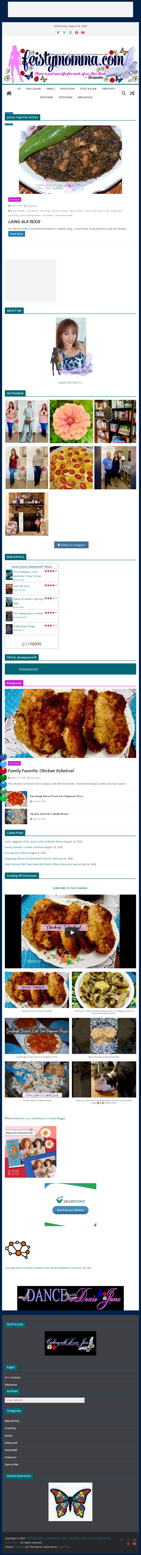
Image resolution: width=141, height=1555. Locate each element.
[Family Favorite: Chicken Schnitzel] (70, 723)
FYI (19, 88)
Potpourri (65, 97)
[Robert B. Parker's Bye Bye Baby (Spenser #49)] (9, 599)
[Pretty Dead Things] (9, 626)
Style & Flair (88, 88)
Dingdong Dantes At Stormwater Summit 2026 (31, 858)
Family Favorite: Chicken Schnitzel (41, 771)
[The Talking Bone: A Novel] (9, 613)
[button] (36, 993)
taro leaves (48, 215)
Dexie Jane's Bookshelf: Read (32, 567)
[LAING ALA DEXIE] (70, 159)
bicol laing (45, 210)
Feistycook (67, 88)
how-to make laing (93, 210)
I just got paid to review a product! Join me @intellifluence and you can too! (48, 1267)
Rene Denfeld (21, 617)
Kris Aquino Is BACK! (16, 852)
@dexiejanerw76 (28, 669)
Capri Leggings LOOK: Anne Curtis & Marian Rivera (34, 841)
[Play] (72, 932)
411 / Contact (12, 1377)
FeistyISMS (46, 97)
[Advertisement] (70, 9)
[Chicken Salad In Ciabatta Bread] (16, 816)
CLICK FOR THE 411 (70, 382)
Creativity (108, 88)
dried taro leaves (60, 210)
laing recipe (116, 210)
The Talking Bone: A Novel (28, 613)
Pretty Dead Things (24, 626)
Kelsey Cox (20, 630)
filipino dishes (76, 210)
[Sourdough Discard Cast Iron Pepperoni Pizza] (16, 799)
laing (106, 210)
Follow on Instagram (72, 545)
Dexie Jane (32, 205)
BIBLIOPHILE (85, 97)
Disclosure (33, 88)
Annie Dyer (20, 580)
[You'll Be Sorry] (9, 586)
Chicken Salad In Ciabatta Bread (49, 814)
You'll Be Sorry (21, 586)
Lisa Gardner (21, 590)
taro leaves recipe (63, 215)
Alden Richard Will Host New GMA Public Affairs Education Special (43, 864)
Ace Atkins (20, 607)
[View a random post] (132, 93)
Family (50, 88)
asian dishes (32, 210)
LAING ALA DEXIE (24, 221)
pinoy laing (13, 215)
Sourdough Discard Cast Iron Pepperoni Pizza (56, 796)
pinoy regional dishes (30, 215)
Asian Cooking (18, 210)
